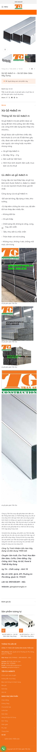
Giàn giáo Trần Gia (24, 749)
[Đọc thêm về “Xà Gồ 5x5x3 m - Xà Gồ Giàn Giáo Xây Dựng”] (21, 631)
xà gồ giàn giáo (20, 92)
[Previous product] (29, 69)
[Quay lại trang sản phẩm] (32, 69)
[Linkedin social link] (17, 97)
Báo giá (3, 685)
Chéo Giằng (5, 700)
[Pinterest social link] (14, 97)
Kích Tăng (4, 721)
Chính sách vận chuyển (8, 675)
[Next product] (34, 69)
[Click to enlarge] (5, 49)
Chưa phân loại (6, 707)
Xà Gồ (20, 69)
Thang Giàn (5, 731)
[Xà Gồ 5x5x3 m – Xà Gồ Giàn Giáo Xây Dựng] (28, 624)
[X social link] (9, 97)
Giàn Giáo (4, 714)
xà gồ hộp (28, 92)
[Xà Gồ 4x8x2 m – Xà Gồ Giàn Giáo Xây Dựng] (10, 624)
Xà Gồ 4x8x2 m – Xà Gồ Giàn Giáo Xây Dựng (9, 635)
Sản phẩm (13, 69)
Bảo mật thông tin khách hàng (11, 682)
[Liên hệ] (3, 748)
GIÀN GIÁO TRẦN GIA (12, 739)
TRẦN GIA (22, 551)
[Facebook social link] (7, 97)
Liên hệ (3, 692)
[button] (3, 35)
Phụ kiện (4, 728)
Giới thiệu (4, 689)
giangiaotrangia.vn (18, 586)
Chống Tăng (5, 703)
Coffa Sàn (4, 710)
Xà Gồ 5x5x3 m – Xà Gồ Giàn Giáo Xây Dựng (27, 635)
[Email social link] (12, 97)
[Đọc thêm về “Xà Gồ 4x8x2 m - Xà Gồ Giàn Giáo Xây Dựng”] (3, 631)
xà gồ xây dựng (18, 94)
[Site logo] (18, 7)
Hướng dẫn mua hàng (8, 678)
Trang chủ (4, 69)
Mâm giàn (4, 724)
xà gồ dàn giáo (9, 92)
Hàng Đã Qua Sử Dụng (8, 717)
